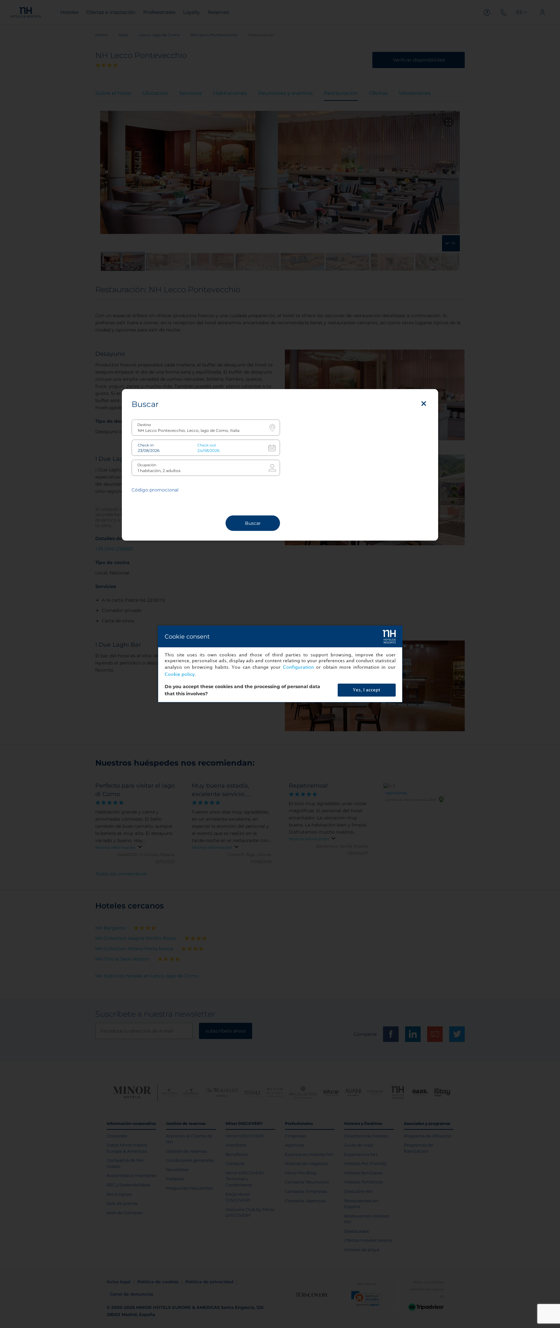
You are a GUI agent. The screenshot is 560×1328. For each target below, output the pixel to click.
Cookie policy (179, 674)
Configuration (298, 667)
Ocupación (146, 465)
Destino (144, 424)
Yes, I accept (366, 690)
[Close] (423, 403)
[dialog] (280, 664)
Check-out (206, 445)
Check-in (146, 445)
